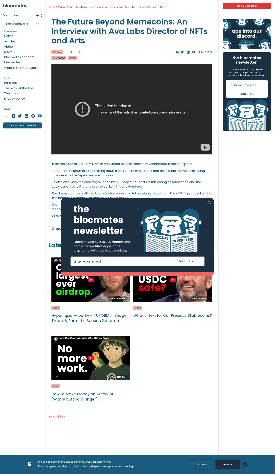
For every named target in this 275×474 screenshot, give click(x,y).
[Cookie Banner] (137, 464)
